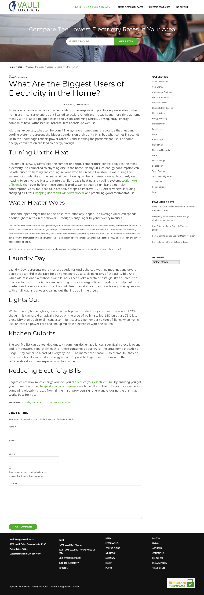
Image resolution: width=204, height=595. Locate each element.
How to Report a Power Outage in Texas (170, 242)
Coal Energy (157, 87)
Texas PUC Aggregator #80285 (64, 587)
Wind (154, 192)
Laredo (156, 538)
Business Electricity (69, 563)
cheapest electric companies (58, 386)
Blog (20, 67)
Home (12, 67)
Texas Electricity (159, 171)
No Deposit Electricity (70, 558)
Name (12, 427)
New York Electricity (161, 150)
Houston (63, 568)
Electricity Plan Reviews (162, 108)
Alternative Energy (160, 81)
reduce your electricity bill (95, 382)
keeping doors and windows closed (59, 193)
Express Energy (158, 124)
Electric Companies (159, 7)
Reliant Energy (158, 160)
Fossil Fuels (157, 129)
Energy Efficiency (159, 118)
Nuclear (155, 155)
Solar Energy (157, 166)
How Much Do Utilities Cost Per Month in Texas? (173, 236)
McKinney (110, 558)
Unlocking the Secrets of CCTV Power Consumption (46, 402)
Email (12, 440)
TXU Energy (157, 181)
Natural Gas (157, 145)
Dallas (109, 538)
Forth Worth (112, 543)
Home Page (157, 139)
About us (157, 548)
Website (13, 454)
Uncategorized (159, 187)
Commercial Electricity (162, 92)
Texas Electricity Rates (130, 7)
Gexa (154, 134)
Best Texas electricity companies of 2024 (77, 551)
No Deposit (182, 7)
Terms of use (158, 568)
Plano (109, 568)
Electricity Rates (159, 113)
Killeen (109, 563)
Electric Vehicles (159, 103)
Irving (155, 543)
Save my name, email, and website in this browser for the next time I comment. (28, 474)
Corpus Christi (113, 548)
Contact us (158, 553)
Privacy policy (159, 563)
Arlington (111, 553)
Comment (14, 483)
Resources (157, 558)
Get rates (126, 41)
